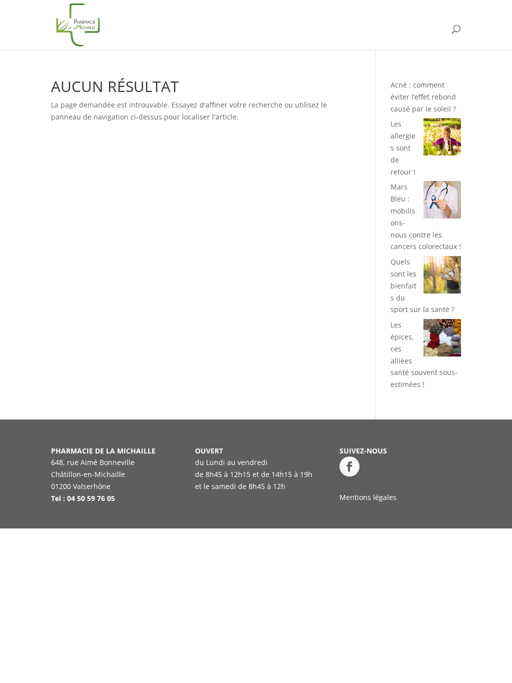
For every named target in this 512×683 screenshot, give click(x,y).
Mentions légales (368, 497)
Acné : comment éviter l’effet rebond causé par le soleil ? (423, 97)
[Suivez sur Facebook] (350, 466)
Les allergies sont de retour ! (403, 147)
